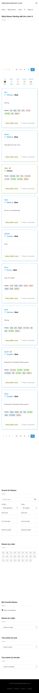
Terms (23, 689)
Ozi (5, 92)
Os (12, 113)
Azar (11, 285)
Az (11, 110)
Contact (29, 689)
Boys (11, 81)
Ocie (8, 113)
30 (24, 69)
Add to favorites (29, 123)
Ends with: (24, 513)
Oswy (16, 412)
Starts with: (5, 513)
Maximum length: (26, 530)
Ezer (11, 288)
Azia (23, 110)
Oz (31, 328)
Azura (25, 285)
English (10, 354)
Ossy (11, 412)
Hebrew (10, 95)
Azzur (6, 288)
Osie (21, 179)
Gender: (4, 504)
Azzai (20, 328)
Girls (18, 81)
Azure (31, 285)
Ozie (6, 168)
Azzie (28, 176)
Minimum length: (6, 530)
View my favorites (10, 610)
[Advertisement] (19, 43)
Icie (8, 179)
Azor (16, 285)
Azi (19, 110)
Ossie (8, 373)
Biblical (10, 137)
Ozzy (6, 394)
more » (17, 113)
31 (28, 69)
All (4, 81)
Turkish (10, 236)
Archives (9, 689)
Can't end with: (25, 521)
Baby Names (12, 9)
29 (20, 69)
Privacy (17, 689)
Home (3, 9)
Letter (20, 9)
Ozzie (6, 352)
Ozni (6, 200)
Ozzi (6, 310)
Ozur (6, 267)
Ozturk (7, 234)
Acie (13, 176)
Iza (29, 110)
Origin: (23, 504)
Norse (9, 270)
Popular (31, 81)
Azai (15, 110)
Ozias (6, 134)
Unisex (24, 81)
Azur (20, 285)
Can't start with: (6, 521)
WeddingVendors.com (12, 3)
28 (16, 69)
